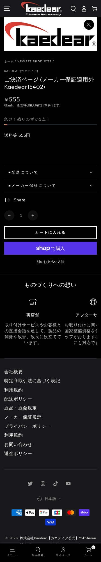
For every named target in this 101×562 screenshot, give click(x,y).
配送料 (21, 105)
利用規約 (13, 390)
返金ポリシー (18, 453)
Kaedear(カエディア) (21, 71)
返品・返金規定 (20, 408)
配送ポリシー (18, 399)
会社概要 (13, 372)
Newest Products (34, 61)
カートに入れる (50, 232)
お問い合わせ (18, 445)
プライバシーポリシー (27, 426)
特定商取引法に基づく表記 (32, 381)
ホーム (9, 61)
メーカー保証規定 (23, 417)
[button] (75, 8)
